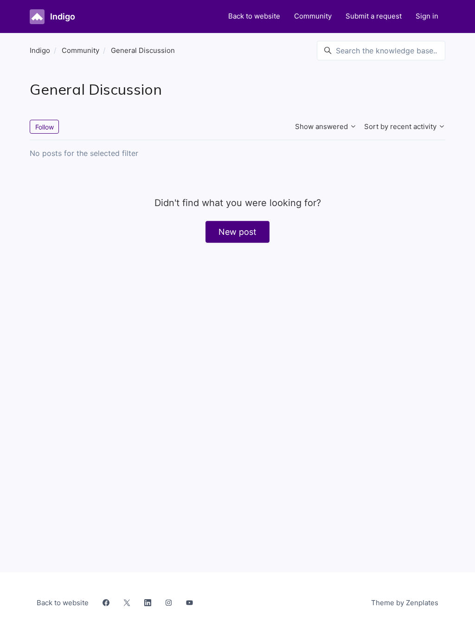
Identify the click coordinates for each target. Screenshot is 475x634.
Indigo (40, 50)
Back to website (254, 16)
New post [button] (237, 232)
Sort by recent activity (401, 126)
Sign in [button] (427, 16)
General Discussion (143, 50)
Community (313, 16)
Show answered (322, 126)
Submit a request (374, 16)
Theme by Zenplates (404, 602)
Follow (44, 127)
